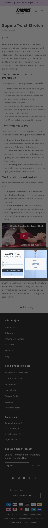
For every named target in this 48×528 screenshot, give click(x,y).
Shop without (13, 274)
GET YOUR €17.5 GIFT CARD (13, 270)
